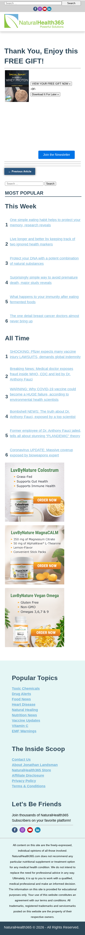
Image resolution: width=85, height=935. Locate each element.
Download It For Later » (45, 94)
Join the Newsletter (56, 154)
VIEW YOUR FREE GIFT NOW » (51, 83)
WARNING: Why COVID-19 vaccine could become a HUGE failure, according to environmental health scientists (43, 394)
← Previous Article (19, 171)
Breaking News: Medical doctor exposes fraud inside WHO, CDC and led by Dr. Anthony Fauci (41, 374)
